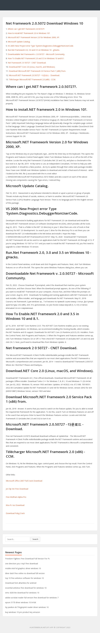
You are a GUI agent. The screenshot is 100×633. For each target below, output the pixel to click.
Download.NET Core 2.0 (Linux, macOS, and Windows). (32, 67)
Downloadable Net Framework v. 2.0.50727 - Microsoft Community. (36, 54)
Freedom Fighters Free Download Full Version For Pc (27, 558)
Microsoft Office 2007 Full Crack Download (24, 481)
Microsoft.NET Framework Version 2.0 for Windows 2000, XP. (34, 37)
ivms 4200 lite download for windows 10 (22, 592)
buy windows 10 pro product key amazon (22, 612)
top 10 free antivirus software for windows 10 (24, 578)
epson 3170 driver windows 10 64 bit (20, 602)
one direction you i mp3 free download (21, 563)
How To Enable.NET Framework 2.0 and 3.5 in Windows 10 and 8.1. (36, 58)
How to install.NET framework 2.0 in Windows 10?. (29, 33)
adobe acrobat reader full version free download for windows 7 (31, 597)
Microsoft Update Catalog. (19, 41)
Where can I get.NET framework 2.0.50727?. (26, 29)
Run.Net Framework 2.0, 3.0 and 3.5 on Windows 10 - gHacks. (34, 50)
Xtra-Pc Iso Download (15, 505)
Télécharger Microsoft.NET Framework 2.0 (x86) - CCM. (32, 79)
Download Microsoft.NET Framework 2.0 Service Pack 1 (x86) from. (37, 71)
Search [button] (35, 539)
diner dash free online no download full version (25, 573)
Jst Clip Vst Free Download (17, 489)
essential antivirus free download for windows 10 (25, 588)
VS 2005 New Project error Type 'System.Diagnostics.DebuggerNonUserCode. (41, 46)
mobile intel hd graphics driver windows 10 (23, 568)
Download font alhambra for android (20, 583)
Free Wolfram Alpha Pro (16, 497)
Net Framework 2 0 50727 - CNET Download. (27, 62)
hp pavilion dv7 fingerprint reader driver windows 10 (27, 607)
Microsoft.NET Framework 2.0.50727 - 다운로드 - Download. (34, 75)
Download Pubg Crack (15, 513)
